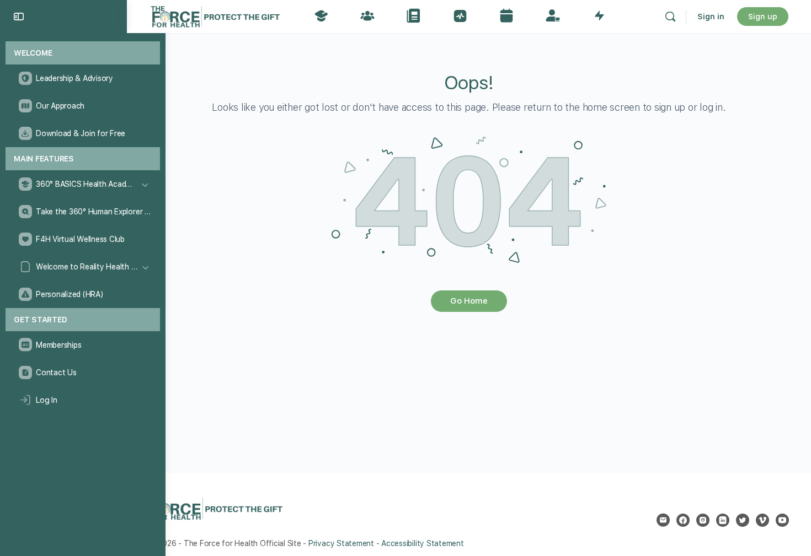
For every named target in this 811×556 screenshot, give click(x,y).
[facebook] (683, 520)
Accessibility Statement (422, 543)
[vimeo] (762, 520)
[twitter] (742, 520)
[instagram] (702, 520)
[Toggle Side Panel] (19, 16)
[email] (663, 520)
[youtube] (782, 520)
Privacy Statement (341, 543)
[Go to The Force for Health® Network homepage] (215, 15)
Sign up (762, 16)
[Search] (670, 16)
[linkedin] (722, 520)
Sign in (710, 16)
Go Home (469, 301)
